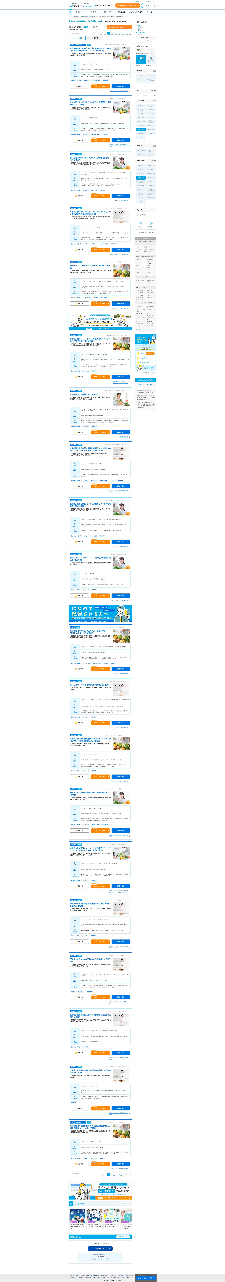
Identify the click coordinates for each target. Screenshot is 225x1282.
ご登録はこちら (149, 353)
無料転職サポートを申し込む (127, 5)
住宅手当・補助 (141, 121)
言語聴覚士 (88, 1277)
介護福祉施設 (150, 76)
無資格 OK (151, 125)
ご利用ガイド (79, 12)
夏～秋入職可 (150, 133)
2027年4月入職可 (140, 133)
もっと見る (145, 86)
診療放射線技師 (115, 1277)
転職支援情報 (121, 12)
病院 (141, 76)
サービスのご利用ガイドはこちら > (149, 372)
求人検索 (93, 12)
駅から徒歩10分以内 (141, 109)
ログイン (148, 5)
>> (130, 33)
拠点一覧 (149, 12)
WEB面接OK (151, 129)
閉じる (145, 141)
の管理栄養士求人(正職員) (84, 394)
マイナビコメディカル (74, 16)
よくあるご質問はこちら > (151, 374)
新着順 (96, 38)
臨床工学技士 (105, 1277)
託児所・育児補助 (151, 121)
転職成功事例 (107, 12)
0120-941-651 (103, 5)
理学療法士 (73, 1277)
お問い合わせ (129, 1275)
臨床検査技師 (96, 1277)
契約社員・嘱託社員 (151, 150)
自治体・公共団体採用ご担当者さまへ (90, 1275)
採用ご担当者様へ (135, 1)
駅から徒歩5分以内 (151, 105)
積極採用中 (141, 129)
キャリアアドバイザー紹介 (135, 12)
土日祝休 (141, 125)
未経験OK (140, 113)
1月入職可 (141, 137)
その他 (151, 154)
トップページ (70, 12)
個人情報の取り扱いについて (109, 1275)
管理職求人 (141, 105)
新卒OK (151, 113)
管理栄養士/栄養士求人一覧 (102, 16)
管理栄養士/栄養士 (125, 1277)
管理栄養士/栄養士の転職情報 (88, 16)
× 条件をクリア (146, 40)
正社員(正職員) (141, 150)
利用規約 (121, 1275)
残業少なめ (141, 117)
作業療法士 (80, 1277)
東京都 (112, 16)
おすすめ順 (78, 38)
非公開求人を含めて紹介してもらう (119, 27)
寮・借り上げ (150, 117)
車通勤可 (151, 109)
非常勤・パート (141, 154)
